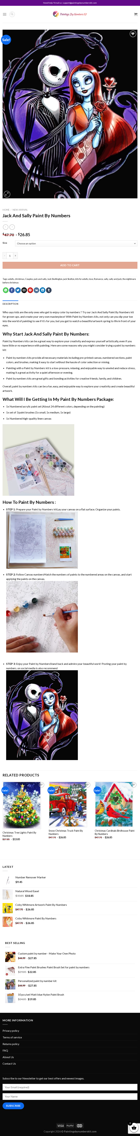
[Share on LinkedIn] (42, 290)
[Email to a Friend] (24, 290)
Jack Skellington (54, 279)
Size (5, 243)
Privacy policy (11, 1030)
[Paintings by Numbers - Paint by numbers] (70, 14)
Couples (29, 279)
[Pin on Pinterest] (30, 290)
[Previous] (2, 814)
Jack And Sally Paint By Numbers (110, 312)
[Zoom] (7, 194)
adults (11, 279)
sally (106, 279)
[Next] (137, 814)
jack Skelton (68, 279)
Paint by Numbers (83, 316)
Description (10, 303)
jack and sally (40, 279)
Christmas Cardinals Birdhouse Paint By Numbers (115, 832)
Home (6, 209)
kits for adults (81, 279)
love (91, 279)
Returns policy (11, 1044)
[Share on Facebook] (12, 290)
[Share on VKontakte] (36, 290)
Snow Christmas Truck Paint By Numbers (66, 832)
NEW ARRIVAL (20, 209)
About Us (8, 1057)
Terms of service (12, 1037)
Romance (98, 279)
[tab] (10, 303)
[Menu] (5, 14)
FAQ (5, 1050)
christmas (19, 279)
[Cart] (135, 14)
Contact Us (9, 1063)
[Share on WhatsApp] (6, 290)
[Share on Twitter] (18, 290)
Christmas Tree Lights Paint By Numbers (19, 834)
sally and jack (115, 279)
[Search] (12, 14)
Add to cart (70, 265)
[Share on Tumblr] (49, 290)
